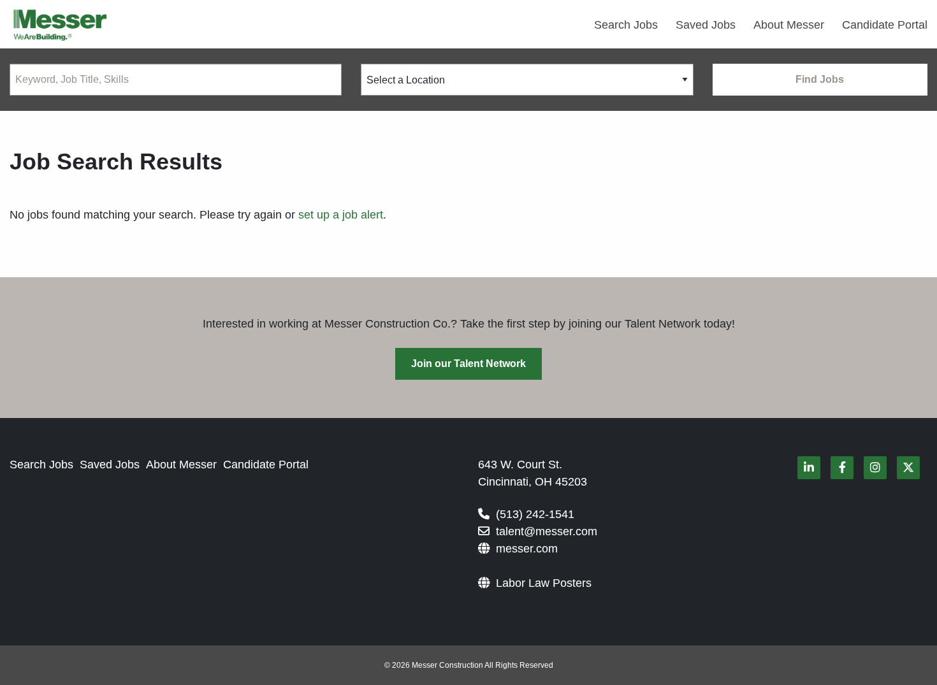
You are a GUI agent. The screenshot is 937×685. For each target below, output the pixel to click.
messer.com (527, 548)
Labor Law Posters (544, 583)
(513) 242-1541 (535, 514)
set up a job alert (340, 214)
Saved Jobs (706, 24)
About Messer (788, 24)
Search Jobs (626, 24)
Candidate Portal (884, 24)
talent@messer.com (546, 531)
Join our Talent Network (468, 363)
